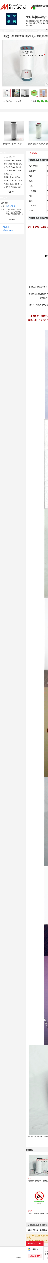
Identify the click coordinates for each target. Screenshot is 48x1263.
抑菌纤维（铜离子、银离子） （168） (17, 187)
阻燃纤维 (43, 1230)
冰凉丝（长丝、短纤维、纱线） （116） (18, 184)
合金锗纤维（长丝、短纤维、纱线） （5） (18, 171)
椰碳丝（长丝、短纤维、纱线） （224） (18, 177)
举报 (19, 101)
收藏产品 (8, 101)
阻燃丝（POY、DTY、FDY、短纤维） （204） (20, 180)
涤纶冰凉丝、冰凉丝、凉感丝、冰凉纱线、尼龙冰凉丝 (21, 144)
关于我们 (19, 1258)
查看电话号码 (10, 206)
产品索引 (6, 227)
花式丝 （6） (8, 174)
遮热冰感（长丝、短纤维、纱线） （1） (17, 167)
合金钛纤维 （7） (10, 157)
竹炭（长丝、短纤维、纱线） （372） (17, 164)
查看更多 (12, 192)
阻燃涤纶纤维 (33, 1230)
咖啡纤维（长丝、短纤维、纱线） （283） (18, 161)
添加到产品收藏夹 (9, 230)
